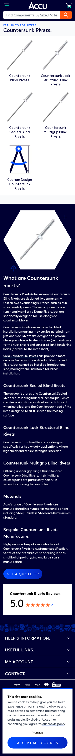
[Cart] (69, 5)
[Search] (66, 15)
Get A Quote (19, 574)
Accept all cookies (37, 743)
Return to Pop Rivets (19, 25)
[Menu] (6, 5)
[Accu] (38, 5)
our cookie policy (53, 724)
